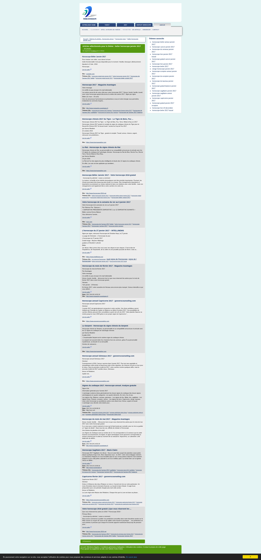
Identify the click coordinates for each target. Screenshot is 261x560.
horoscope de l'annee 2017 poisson (108, 112)
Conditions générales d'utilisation (113, 547)
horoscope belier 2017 (160, 66)
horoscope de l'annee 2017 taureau (102, 110)
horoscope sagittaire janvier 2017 (164, 91)
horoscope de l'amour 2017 (101, 534)
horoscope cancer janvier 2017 (163, 47)
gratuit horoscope (144, 25)
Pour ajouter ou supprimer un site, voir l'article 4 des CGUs (102, 549)
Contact (156, 29)
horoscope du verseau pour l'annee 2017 (122, 534)
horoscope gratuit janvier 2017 (104, 78)
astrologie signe (89, 25)
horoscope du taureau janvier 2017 (162, 82)
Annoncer (147, 29)
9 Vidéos (93, 51)
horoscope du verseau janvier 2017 (163, 50)
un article (136, 29)
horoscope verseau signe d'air (100, 412)
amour (162, 25)
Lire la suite (86, 69)
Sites (103, 29)
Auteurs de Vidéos (113, 29)
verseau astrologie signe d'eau (118, 412)
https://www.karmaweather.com (96, 142)
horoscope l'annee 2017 (105, 472)
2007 (125, 25)
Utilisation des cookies (134, 547)
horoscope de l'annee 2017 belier (103, 224)
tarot (107, 25)
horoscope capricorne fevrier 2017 (125, 502)
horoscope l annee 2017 (100, 226)
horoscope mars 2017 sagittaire (126, 470)
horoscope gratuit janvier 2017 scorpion (163, 104)
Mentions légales (93, 547)
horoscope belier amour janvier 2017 (120, 195)
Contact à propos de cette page (154, 547)
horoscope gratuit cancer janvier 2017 (163, 60)
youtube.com (90, 74)
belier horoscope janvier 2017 (121, 76)
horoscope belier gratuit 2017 (123, 78)
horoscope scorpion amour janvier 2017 (164, 72)
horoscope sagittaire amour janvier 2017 (162, 94)
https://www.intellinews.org (94, 257)
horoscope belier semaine (116, 226)
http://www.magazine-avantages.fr (97, 108)
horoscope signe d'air (114, 414)
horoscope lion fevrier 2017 (106, 504)
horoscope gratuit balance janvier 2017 (164, 87)
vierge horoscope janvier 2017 (163, 69)
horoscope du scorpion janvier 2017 (163, 77)
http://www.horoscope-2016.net (96, 193)
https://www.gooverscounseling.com (97, 321)
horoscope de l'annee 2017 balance (130, 112)
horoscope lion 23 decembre (162, 108)
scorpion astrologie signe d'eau (96, 414)
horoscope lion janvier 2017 (162, 64)
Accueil (85, 29)
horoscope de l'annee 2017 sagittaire (104, 470)
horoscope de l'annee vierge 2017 (122, 110)
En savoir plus (131, 557)
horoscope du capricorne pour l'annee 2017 (127, 504)
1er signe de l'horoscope (99, 259)
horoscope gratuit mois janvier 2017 (102, 76)
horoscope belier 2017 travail (162, 110)
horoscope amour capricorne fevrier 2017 (103, 502)
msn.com (89, 222)
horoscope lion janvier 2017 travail (118, 261)
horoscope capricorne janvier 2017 (162, 99)
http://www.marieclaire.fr (94, 467)
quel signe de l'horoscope (117, 259)
